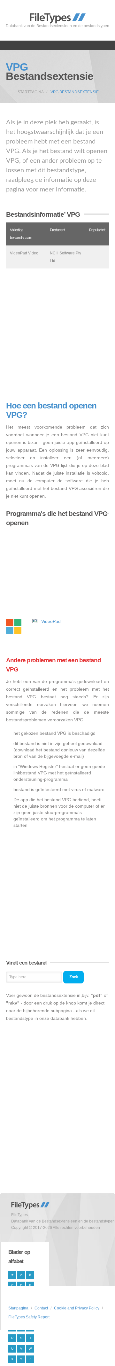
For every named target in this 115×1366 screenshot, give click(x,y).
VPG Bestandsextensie (74, 92)
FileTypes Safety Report (29, 1317)
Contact (41, 1308)
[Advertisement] (57, 335)
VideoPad (51, 621)
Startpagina (31, 92)
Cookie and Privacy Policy (76, 1308)
